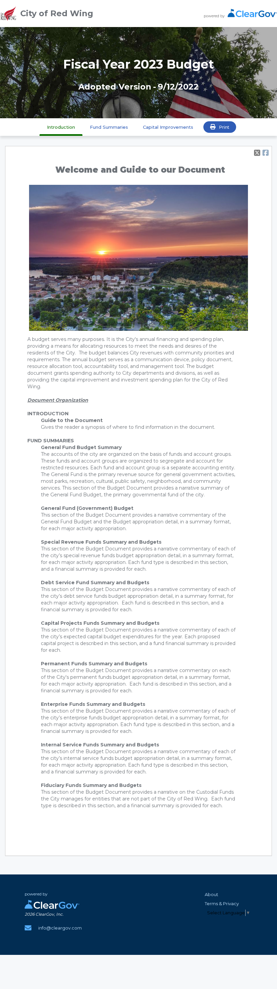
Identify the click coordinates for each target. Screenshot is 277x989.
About (211, 894)
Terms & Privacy (222, 903)
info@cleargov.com (60, 928)
